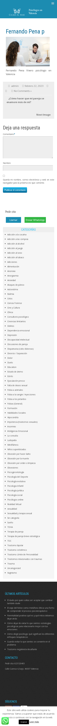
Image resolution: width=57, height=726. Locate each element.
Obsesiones (12, 467)
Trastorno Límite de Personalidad (22, 554)
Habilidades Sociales (16, 412)
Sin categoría (13, 517)
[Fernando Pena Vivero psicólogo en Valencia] (28, 51)
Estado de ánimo (15, 371)
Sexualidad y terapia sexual (19, 513)
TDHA (10, 527)
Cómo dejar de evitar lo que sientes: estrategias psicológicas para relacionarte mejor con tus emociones (29, 626)
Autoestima (12, 289)
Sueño (10, 522)
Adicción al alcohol (15, 243)
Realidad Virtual (14, 504)
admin (15, 86)
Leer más (34, 721)
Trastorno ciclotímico (17, 549)
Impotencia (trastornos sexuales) (22, 422)
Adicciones (12, 262)
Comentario (8, 134)
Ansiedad (11, 280)
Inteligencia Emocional (17, 431)
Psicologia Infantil (15, 485)
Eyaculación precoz (16, 380)
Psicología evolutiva (16, 481)
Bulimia (10, 294)
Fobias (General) (14, 403)
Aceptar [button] (23, 722)
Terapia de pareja (15, 531)
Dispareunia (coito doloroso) (20, 348)
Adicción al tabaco (15, 257)
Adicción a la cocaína (16, 234)
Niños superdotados (16, 449)
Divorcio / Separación (17, 353)
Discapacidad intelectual (18, 339)
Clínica (10, 312)
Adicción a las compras (17, 239)
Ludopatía (12, 440)
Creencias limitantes (16, 321)
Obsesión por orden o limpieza (21, 463)
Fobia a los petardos (16, 399)
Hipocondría (12, 417)
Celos (9, 298)
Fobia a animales (15, 390)
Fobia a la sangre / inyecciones (21, 394)
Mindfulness (12, 444)
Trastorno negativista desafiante (22, 649)
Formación (12, 408)
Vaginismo (12, 572)
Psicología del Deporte (17, 476)
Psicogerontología (15, 472)
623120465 (19, 663)
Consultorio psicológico (18, 316)
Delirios (10, 326)
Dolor (10, 358)
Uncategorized (14, 568)
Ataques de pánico (15, 284)
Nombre (7, 163)
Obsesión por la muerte (18, 458)
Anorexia (11, 271)
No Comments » (22, 91)
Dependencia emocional (18, 330)
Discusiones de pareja (17, 344)
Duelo (10, 362)
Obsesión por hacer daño (19, 453)
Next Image (43, 114)
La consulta (12, 435)
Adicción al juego (15, 248)
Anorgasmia (12, 275)
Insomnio (11, 426)
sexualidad (12, 508)
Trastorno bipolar (15, 545)
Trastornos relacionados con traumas (24, 559)
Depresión (12, 335)
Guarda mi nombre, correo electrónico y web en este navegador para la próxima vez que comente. (28, 181)
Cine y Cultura (13, 307)
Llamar (13, 220)
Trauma (11, 563)
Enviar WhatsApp (35, 220)
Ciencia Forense (14, 303)
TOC (9, 540)
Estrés (10, 376)
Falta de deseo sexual (17, 385)
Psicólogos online (15, 499)
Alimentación (13, 266)
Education (11, 367)
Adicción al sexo (14, 252)
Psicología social (15, 495)
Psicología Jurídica (15, 490)
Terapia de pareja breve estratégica (23, 536)
